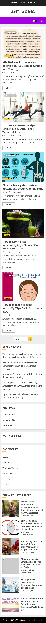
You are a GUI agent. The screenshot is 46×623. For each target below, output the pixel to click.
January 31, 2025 (28, 553)
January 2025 (8, 420)
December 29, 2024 (17, 252)
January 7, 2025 (16, 72)
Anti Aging (23, 12)
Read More (8, 88)
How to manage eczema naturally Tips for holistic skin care (22, 308)
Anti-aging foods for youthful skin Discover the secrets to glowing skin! (31, 545)
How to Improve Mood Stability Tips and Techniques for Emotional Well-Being (32, 602)
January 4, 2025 (16, 136)
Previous (18, 339)
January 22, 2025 (29, 610)
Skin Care (8, 298)
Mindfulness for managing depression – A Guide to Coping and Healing (22, 66)
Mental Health (9, 56)
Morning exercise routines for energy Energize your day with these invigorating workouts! (22, 385)
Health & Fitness (10, 468)
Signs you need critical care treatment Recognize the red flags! (31, 583)
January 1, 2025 (16, 192)
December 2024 (9, 425)
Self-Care (6, 479)
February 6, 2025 (28, 516)
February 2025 (9, 414)
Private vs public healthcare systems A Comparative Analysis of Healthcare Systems (20, 365)
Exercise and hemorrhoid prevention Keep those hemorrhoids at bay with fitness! (22, 356)
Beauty (5, 457)
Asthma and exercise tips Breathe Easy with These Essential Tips (18, 129)
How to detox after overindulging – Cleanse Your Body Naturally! (21, 245)
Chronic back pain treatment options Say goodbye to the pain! (23, 187)
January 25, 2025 (28, 591)
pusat (6, 72)
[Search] (42, 21)
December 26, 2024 (17, 315)
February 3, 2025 (28, 535)
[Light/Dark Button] (35, 21)
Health (7, 119)
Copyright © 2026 (11, 620)
